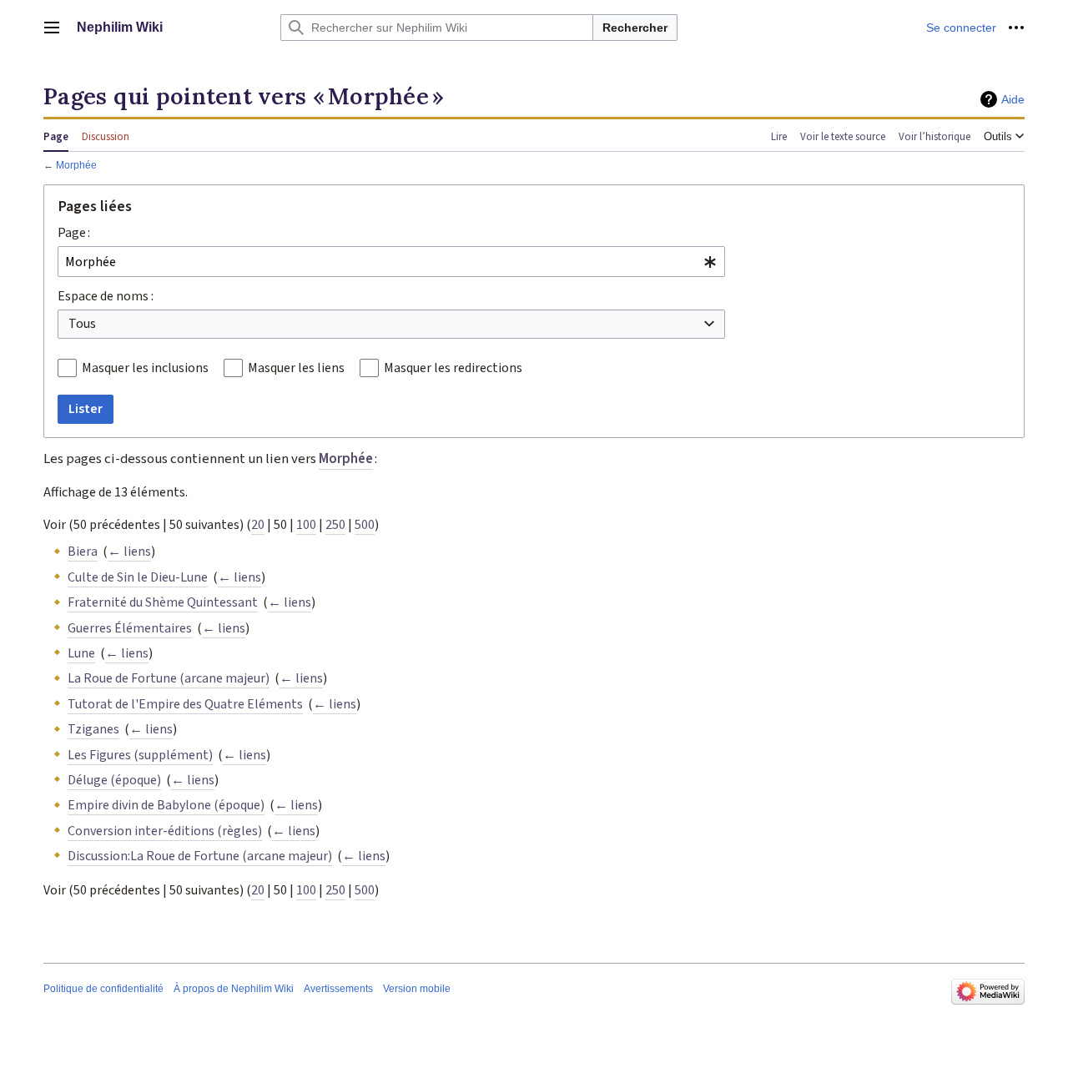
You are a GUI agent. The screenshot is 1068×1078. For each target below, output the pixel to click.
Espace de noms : (106, 296)
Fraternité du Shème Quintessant (163, 602)
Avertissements (338, 989)
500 (365, 525)
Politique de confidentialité (103, 989)
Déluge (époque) (114, 780)
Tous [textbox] (82, 324)
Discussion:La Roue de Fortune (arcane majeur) (200, 856)
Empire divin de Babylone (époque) (166, 805)
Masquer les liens (296, 368)
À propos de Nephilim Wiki (234, 989)
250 (335, 525)
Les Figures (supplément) (140, 755)
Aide (1013, 99)
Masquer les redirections (453, 368)
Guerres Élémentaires (130, 628)
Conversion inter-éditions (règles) (165, 831)
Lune (81, 653)
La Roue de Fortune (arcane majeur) (169, 678)
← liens (129, 551)
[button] (51, 27)
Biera (83, 551)
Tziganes (93, 729)
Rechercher (635, 27)
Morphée (76, 164)
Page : (74, 233)
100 (306, 525)
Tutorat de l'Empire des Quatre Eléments (185, 704)
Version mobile (417, 989)
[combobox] (391, 261)
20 (257, 525)
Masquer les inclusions (145, 368)
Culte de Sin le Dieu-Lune (138, 577)
